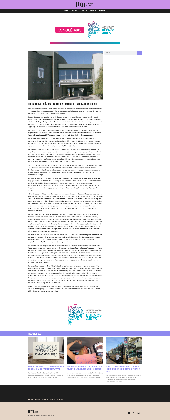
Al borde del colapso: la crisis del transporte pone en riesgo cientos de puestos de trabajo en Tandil (123, 369)
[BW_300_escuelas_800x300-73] (85, 43)
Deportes (93, 11)
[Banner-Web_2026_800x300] (85, 328)
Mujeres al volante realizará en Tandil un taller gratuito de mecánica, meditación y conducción (84, 367)
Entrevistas (102, 11)
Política (66, 11)
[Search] (139, 53)
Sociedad (74, 11)
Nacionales (84, 11)
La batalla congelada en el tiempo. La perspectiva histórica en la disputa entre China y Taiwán (46, 367)
